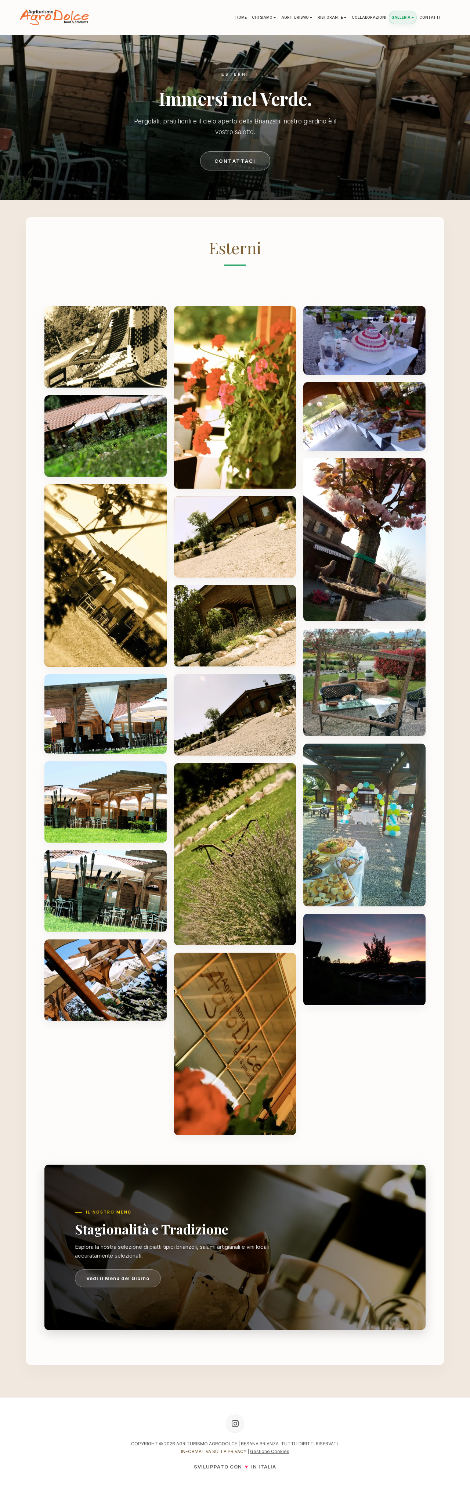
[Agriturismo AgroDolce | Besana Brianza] (54, 17)
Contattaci (235, 161)
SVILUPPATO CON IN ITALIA (235, 1466)
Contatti (429, 17)
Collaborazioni (369, 17)
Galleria (401, 17)
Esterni (235, 247)
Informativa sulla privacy (213, 1451)
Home (241, 17)
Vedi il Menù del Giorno (117, 1278)
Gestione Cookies (269, 1451)
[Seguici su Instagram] (235, 1423)
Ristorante (330, 17)
